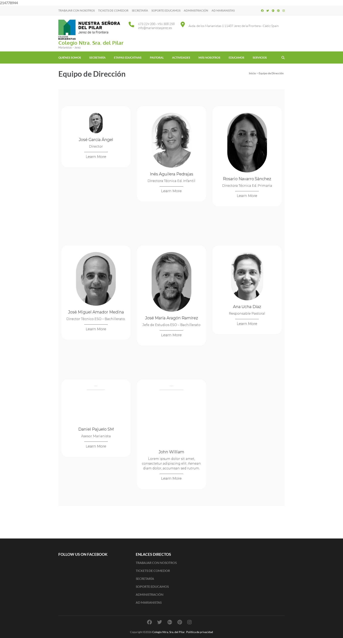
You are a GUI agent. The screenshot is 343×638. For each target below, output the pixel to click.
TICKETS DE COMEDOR (113, 10)
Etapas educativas (128, 57)
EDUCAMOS (236, 57)
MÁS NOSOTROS (209, 57)
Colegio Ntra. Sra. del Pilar (90, 42)
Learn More (96, 157)
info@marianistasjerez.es (155, 28)
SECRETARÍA (140, 10)
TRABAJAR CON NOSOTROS (76, 10)
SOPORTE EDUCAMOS (165, 10)
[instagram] (283, 10)
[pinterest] (278, 10)
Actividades (181, 57)
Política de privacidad (199, 632)
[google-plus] (273, 10)
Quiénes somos (69, 57)
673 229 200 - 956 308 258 (156, 24)
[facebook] (262, 10)
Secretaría (97, 57)
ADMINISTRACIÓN (196, 10)
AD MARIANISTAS (223, 10)
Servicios (260, 57)
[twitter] (267, 10)
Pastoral (157, 57)
